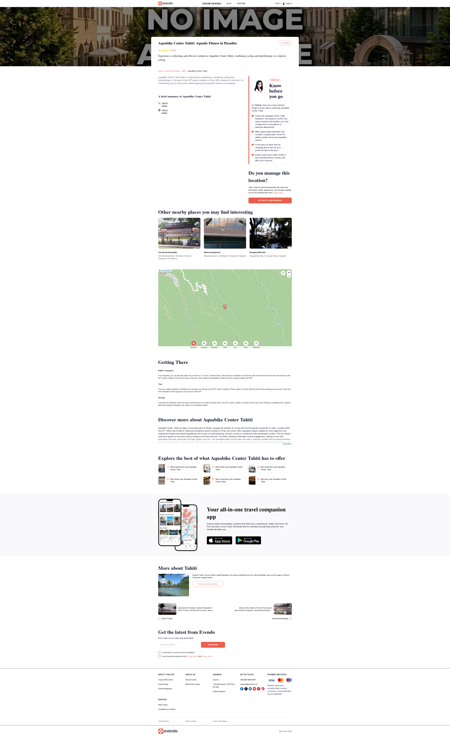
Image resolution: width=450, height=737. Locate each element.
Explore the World (211, 3)
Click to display (165, 104)
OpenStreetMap (166, 270)
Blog (229, 3)
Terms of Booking (220, 721)
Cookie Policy (192, 656)
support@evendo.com (248, 684)
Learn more (278, 192)
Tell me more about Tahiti (208, 584)
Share (286, 43)
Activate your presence (270, 200)
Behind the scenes (193, 684)
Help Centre (163, 705)
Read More (287, 444)
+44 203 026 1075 (248, 680)
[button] (225, 307)
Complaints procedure (166, 709)
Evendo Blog (163, 684)
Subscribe (213, 645)
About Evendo (191, 680)
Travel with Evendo (165, 680)
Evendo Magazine (165, 689)
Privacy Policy (206, 656)
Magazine (241, 3)
